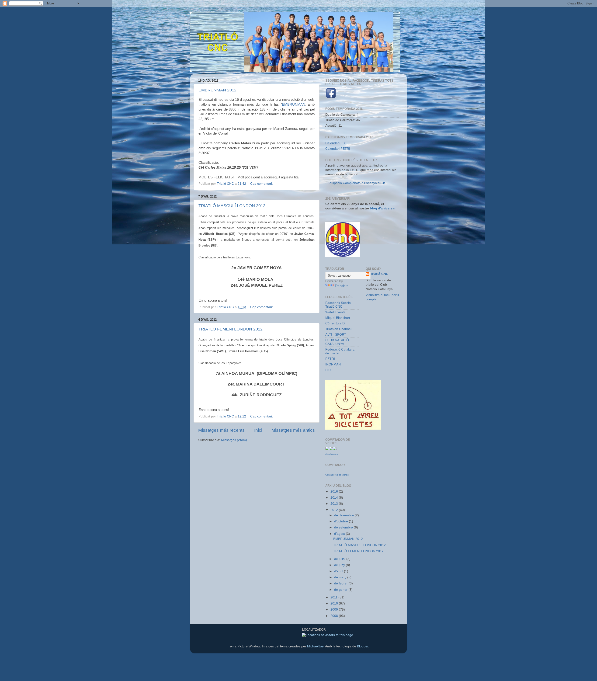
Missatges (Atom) (234, 440)
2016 (334, 491)
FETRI (330, 359)
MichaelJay (315, 646)
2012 (334, 510)
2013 (334, 503)
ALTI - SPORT (335, 334)
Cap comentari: (262, 183)
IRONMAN (333, 364)
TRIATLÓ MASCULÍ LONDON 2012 (231, 205)
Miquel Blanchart (337, 318)
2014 (334, 497)
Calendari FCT (336, 143)
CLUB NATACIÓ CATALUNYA (337, 342)
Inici (258, 430)
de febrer (341, 583)
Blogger (362, 646)
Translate (341, 286)
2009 (334, 609)
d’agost (340, 533)
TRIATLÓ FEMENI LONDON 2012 (230, 329)
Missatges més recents (221, 430)
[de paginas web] (335, 449)
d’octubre (341, 521)
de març (340, 577)
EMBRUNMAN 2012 (217, 90)
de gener (341, 589)
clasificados (331, 454)
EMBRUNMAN (293, 104)
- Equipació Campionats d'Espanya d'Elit (355, 183)
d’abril (339, 571)
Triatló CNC (379, 274)
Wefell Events (335, 312)
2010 (334, 603)
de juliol (340, 559)
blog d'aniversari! (384, 208)
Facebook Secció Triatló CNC (338, 304)
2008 (334, 616)
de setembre (344, 527)
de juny (340, 565)
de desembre (344, 515)
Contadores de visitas (337, 474)
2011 (334, 597)
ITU (328, 370)
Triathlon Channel (338, 329)
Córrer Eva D (335, 323)
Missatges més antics (293, 430)
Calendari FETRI (337, 148)
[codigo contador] (331, 449)
